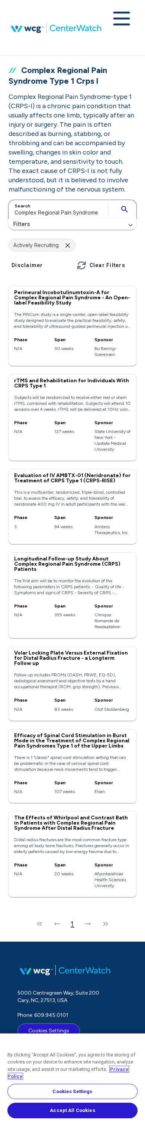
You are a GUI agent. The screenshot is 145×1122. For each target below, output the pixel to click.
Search (22, 206)
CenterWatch (56, 28)
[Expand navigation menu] (121, 19)
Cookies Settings (48, 1031)
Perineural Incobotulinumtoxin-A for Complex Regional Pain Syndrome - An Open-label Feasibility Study (72, 297)
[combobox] (57, 209)
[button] (72, 224)
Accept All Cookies (72, 1110)
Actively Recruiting (36, 245)
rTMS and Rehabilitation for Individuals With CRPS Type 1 (71, 383)
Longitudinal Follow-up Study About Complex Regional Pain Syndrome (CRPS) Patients (67, 564)
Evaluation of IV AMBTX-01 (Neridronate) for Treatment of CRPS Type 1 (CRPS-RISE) (72, 478)
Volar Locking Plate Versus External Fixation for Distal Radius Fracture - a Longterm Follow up (71, 658)
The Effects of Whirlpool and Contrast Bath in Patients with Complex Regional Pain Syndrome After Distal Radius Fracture (71, 823)
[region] (72, 1077)
